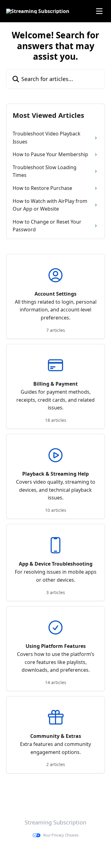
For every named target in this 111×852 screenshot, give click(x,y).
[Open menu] (99, 11)
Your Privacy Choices (61, 835)
